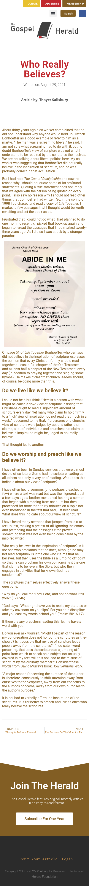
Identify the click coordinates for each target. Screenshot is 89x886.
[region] (44, 294)
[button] (53, 13)
